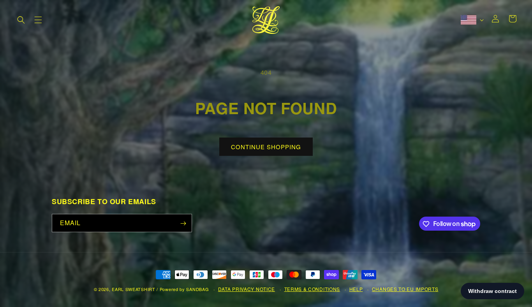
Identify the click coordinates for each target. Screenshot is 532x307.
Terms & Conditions (312, 289)
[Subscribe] (183, 223)
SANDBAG (197, 289)
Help (356, 289)
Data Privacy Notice (246, 289)
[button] (21, 19)
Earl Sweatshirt (133, 289)
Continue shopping (266, 147)
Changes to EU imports (405, 289)
